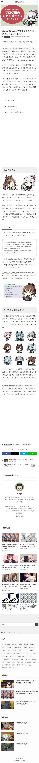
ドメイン (9, 653)
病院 (13, 665)
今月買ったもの (15, 659)
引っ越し (8, 662)
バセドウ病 (16, 653)
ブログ (34, 653)
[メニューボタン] (2, 2)
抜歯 (13, 662)
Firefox (20, 644)
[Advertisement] (19, 142)
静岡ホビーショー (13, 668)
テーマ (3, 653)
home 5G (32, 644)
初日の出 (34, 659)
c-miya (19, 494)
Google (26, 644)
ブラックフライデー (26, 653)
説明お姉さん (12, 106)
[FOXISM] (19, 2)
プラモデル (4, 656)
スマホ (31, 650)
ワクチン (29, 656)
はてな (8, 650)
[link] (16, 516)
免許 (22, 659)
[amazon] (22, 516)
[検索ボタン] (37, 2)
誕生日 (18, 665)
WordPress (32, 647)
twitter (25, 647)
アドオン (20, 650)
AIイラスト (6, 36)
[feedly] (20, 758)
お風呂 (3, 650)
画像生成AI (7, 665)
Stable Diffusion (27, 444)
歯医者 (34, 662)
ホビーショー (12, 656)
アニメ (26, 650)
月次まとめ (28, 662)
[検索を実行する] (36, 624)
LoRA (3, 647)
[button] (6, 453)
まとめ (14, 650)
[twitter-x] (19, 516)
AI (13, 444)
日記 (18, 662)
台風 (3, 662)
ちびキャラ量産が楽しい (16, 112)
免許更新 (27, 659)
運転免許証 (4, 668)
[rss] (23, 758)
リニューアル (21, 656)
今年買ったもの (5, 659)
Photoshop (9, 647)
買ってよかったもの (27, 665)
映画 (22, 662)
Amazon (14, 644)
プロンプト (14, 109)
